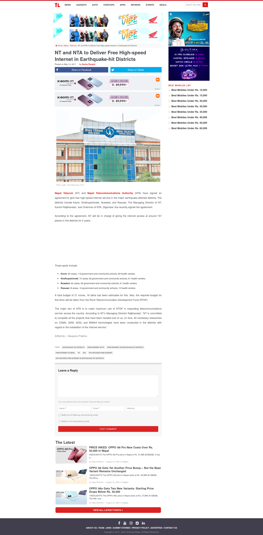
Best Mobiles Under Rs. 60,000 (189, 128)
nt (79, 353)
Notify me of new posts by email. (76, 421)
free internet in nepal (65, 353)
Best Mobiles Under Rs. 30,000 (189, 106)
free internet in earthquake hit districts (125, 347)
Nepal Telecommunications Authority (110, 193)
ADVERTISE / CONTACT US (164, 527)
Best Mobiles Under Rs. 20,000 (189, 101)
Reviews (135, 4)
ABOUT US (91, 527)
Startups (108, 4)
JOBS (108, 527)
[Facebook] (119, 522)
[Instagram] (131, 522)
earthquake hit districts (73, 347)
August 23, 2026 (112, 461)
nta (84, 353)
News (68, 4)
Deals (163, 4)
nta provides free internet (100, 353)
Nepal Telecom (64, 193)
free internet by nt (95, 347)
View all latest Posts (108, 510)
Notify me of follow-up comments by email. (80, 415)
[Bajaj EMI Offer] (189, 45)
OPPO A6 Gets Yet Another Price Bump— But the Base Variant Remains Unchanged (125, 469)
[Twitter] (137, 522)
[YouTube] (124, 522)
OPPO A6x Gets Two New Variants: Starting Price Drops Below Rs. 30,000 (121, 490)
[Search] (205, 4)
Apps (122, 4)
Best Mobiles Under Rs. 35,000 (189, 112)
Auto (95, 4)
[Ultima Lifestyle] (189, 80)
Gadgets (81, 4)
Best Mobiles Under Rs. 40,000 (189, 117)
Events (150, 4)
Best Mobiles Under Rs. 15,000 (189, 95)
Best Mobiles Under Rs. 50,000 (189, 122)
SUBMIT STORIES (121, 527)
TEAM (101, 527)
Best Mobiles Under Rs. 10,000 (189, 90)
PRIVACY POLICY (140, 527)
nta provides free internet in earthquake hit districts (80, 358)
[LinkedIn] (143, 522)
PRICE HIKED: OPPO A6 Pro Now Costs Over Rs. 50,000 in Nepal (121, 449)
